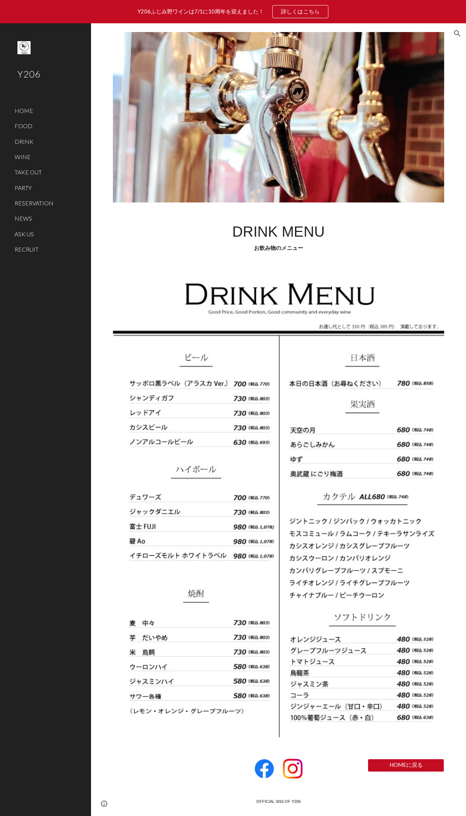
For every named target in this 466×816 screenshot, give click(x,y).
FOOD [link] (23, 125)
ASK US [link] (24, 233)
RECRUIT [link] (27, 249)
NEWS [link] (23, 218)
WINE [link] (23, 156)
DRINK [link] (24, 141)
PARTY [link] (23, 187)
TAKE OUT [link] (28, 172)
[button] (457, 33)
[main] (279, 237)
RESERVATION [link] (34, 203)
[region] (233, 11)
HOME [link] (24, 110)
